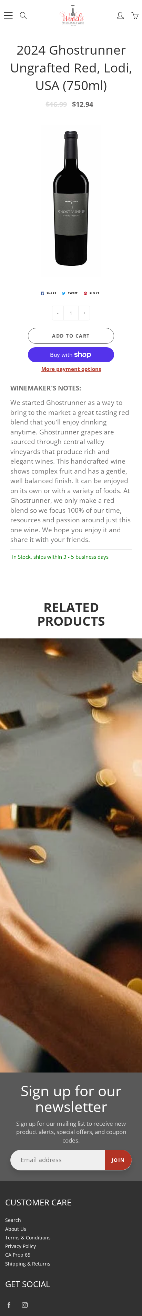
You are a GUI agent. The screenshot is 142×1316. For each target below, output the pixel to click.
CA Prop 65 (17, 1255)
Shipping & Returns (27, 1264)
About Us (15, 1229)
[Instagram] (25, 1305)
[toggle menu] (8, 15)
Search (13, 1220)
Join (118, 1160)
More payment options (71, 368)
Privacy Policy (20, 1246)
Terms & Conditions (28, 1238)
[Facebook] (9, 1305)
